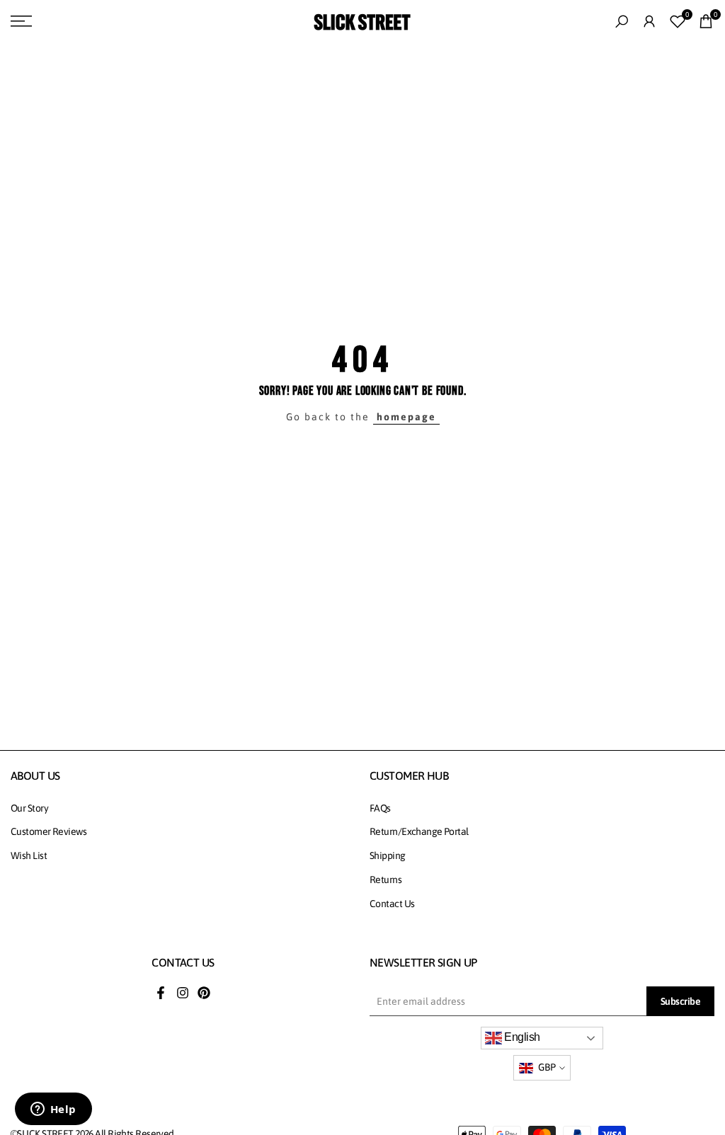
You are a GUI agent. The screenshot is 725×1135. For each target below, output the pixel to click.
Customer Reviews (48, 831)
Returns (385, 879)
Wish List (29, 855)
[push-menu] (21, 21)
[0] (677, 21)
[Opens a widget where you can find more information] (53, 1110)
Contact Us (392, 903)
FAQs (380, 808)
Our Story (29, 808)
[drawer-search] (621, 21)
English (521, 1037)
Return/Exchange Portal (419, 831)
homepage (406, 416)
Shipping (388, 855)
